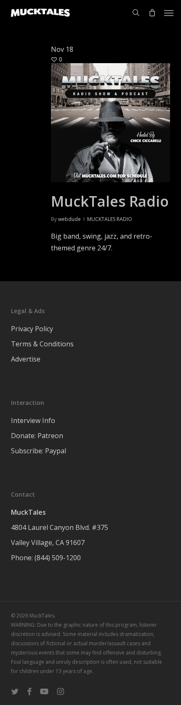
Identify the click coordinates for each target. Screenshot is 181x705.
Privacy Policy (32, 328)
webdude (69, 219)
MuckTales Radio (110, 201)
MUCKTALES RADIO (109, 219)
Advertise (25, 359)
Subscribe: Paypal (38, 450)
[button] (168, 12)
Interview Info (33, 420)
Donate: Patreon (37, 435)
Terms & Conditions (42, 344)
